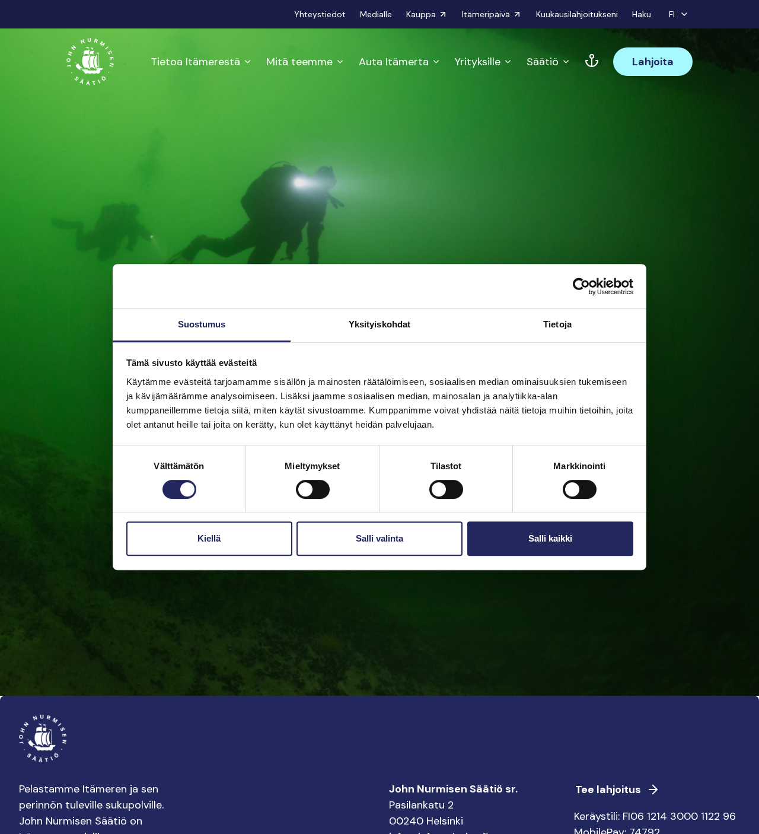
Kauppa (421, 14)
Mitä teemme (299, 62)
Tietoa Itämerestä (195, 62)
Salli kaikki (550, 538)
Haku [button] (641, 14)
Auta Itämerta (394, 62)
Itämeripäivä (486, 14)
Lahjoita (653, 62)
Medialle (376, 14)
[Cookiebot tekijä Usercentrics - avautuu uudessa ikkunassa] (581, 286)
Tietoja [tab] (557, 324)
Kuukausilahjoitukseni (577, 14)
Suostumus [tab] (202, 324)
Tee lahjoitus (608, 789)
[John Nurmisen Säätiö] (90, 61)
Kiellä (209, 538)
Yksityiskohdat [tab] (379, 324)
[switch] (313, 494)
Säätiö (543, 62)
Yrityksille (477, 62)
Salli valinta (379, 538)
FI (672, 14)
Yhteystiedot (320, 14)
